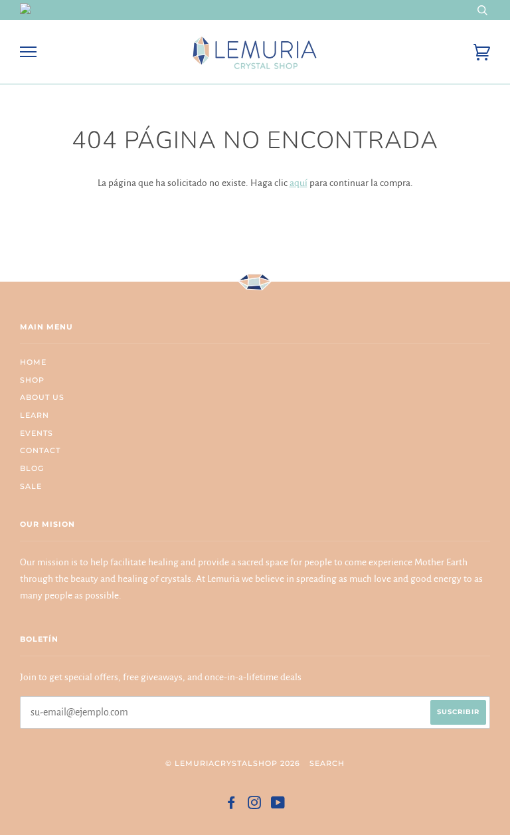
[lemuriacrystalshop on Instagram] (255, 805)
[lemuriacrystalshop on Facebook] (231, 805)
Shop (32, 380)
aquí (298, 183)
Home (33, 362)
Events (36, 433)
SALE (31, 486)
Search (327, 763)
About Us (42, 397)
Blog (32, 468)
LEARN (34, 415)
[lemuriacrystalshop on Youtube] (278, 805)
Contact (40, 450)
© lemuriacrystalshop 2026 (232, 763)
